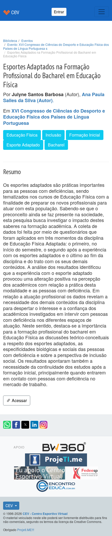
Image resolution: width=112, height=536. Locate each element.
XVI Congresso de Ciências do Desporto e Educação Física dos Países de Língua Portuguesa (54, 116)
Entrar (59, 11)
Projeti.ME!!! (25, 529)
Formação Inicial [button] (84, 135)
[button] (7, 425)
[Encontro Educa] (56, 485)
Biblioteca (10, 40)
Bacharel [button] (56, 145)
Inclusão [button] (53, 135)
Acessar (19, 400)
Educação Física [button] (22, 135)
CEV (9, 505)
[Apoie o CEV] (40, 472)
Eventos (27, 40)
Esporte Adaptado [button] (23, 145)
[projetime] (56, 459)
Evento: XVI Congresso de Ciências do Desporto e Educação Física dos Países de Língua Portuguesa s (56, 46)
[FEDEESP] (85, 472)
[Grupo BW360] (64, 446)
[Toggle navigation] (101, 12)
